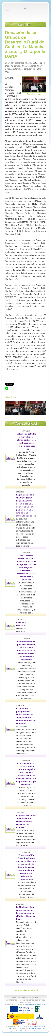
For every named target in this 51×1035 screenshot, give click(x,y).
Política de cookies (26, 1031)
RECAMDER (34, 1026)
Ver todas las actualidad (26, 990)
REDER (42, 1026)
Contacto (37, 1031)
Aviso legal (32, 1028)
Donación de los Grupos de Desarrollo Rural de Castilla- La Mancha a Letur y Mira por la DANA (25, 391)
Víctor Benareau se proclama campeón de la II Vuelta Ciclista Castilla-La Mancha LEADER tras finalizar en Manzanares (26, 650)
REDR (9, 1028)
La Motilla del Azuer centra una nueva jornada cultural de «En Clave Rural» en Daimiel (26, 913)
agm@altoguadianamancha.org (35, 1004)
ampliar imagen (35, 94)
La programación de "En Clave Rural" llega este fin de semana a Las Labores (26, 821)
